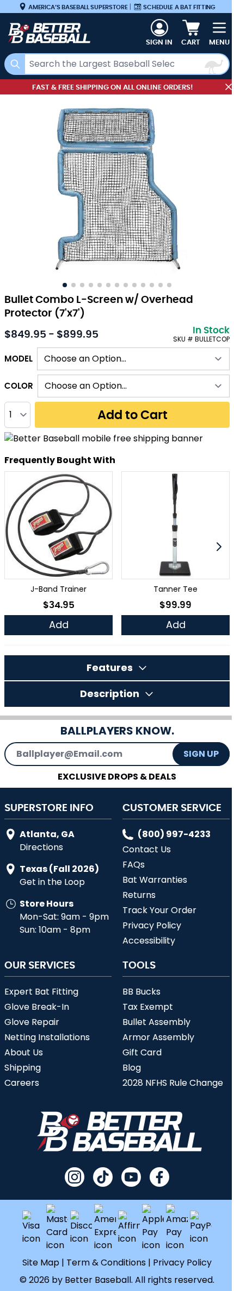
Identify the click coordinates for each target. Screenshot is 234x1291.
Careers (21, 1083)
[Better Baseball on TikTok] (103, 1177)
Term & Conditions (106, 1262)
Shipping (22, 1067)
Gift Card (142, 1052)
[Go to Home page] (47, 33)
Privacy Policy (151, 925)
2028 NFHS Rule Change (172, 1083)
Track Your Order (159, 910)
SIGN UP (201, 754)
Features (110, 667)
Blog (131, 1067)
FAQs (133, 864)
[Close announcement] (228, 86)
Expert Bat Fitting (41, 991)
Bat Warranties (154, 880)
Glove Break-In (36, 1007)
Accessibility (148, 940)
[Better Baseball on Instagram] (74, 1177)
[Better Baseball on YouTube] (131, 1177)
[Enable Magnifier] (117, 189)
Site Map (40, 1262)
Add (59, 624)
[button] (219, 547)
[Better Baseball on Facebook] (159, 1177)
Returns (139, 895)
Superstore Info (49, 807)
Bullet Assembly (156, 1022)
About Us (23, 1052)
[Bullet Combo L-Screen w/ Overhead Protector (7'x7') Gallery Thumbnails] (117, 285)
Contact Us (146, 849)
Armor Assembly (158, 1037)
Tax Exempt (147, 1007)
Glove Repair (31, 1022)
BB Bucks (141, 991)
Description (109, 693)
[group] (58, 553)
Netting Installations (47, 1037)
